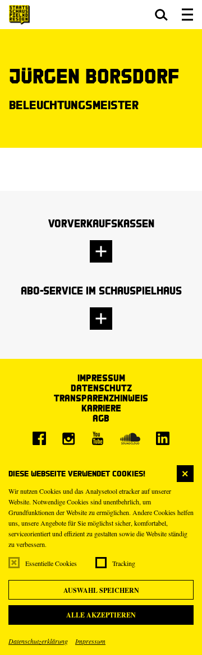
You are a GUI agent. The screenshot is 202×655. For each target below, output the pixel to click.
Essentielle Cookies (51, 563)
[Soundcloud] (130, 438)
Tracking (123, 563)
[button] (161, 14)
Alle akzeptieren (101, 615)
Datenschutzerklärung (38, 641)
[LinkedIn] (162, 438)
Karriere (101, 408)
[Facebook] (39, 438)
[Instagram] (68, 438)
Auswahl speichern (101, 590)
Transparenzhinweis (101, 398)
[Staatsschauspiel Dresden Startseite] (19, 15)
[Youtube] (97, 438)
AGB (101, 418)
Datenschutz (101, 388)
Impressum (90, 641)
